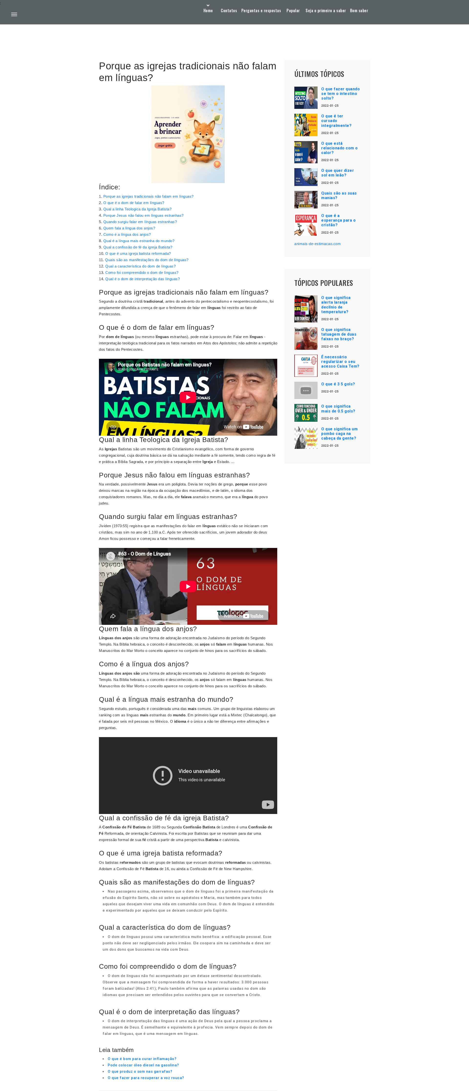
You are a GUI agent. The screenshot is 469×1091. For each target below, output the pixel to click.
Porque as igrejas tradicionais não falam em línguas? (148, 196)
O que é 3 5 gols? (338, 384)
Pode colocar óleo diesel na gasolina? (143, 1065)
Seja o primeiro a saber (326, 10)
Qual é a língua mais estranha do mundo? (139, 241)
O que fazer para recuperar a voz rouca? (146, 1078)
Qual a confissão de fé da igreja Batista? (137, 247)
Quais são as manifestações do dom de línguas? (147, 260)
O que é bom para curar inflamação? (142, 1059)
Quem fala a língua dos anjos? (129, 228)
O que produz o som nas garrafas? (140, 1071)
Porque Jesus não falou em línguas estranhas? (143, 215)
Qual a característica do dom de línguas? (140, 266)
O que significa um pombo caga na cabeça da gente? (339, 434)
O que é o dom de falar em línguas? (133, 203)
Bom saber (359, 10)
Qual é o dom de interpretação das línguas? (142, 279)
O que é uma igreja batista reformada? (138, 253)
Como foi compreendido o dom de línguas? (142, 272)
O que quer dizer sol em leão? (337, 172)
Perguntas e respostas (261, 10)
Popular (293, 10)
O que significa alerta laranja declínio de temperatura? (336, 304)
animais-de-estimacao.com (317, 244)
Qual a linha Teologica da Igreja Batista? (137, 209)
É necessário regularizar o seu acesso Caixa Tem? (340, 362)
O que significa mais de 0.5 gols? (338, 408)
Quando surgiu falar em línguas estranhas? (140, 222)
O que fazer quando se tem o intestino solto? (340, 94)
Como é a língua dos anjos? (127, 234)
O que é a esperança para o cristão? (338, 220)
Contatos (229, 10)
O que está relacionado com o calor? (339, 148)
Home (208, 10)
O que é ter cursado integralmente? (336, 121)
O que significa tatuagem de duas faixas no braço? (338, 334)
